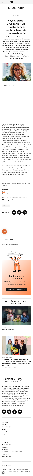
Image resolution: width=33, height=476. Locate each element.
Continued (19, 58)
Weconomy (6, 456)
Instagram (5, 189)
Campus (5, 447)
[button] (3, 473)
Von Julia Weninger (9, 368)
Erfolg (5, 422)
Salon (4, 431)
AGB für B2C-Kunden (26, 471)
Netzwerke (6, 444)
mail (24, 212)
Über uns (6, 440)
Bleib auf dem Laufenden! (16, 277)
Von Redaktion (7, 332)
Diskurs (5, 434)
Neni (3, 192)
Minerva (5, 449)
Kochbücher (5, 194)
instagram (9, 411)
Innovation (6, 427)
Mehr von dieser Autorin (10, 244)
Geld (4, 424)
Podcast (6, 205)
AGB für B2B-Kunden (14, 471)
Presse (9, 469)
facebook (14, 212)
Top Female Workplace (12, 452)
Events (5, 442)
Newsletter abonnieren (15, 289)
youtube (20, 411)
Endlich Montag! (8, 329)
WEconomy (5, 200)
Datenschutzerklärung (22, 469)
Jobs (14, 469)
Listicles (6, 454)
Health (5, 429)
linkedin (19, 212)
